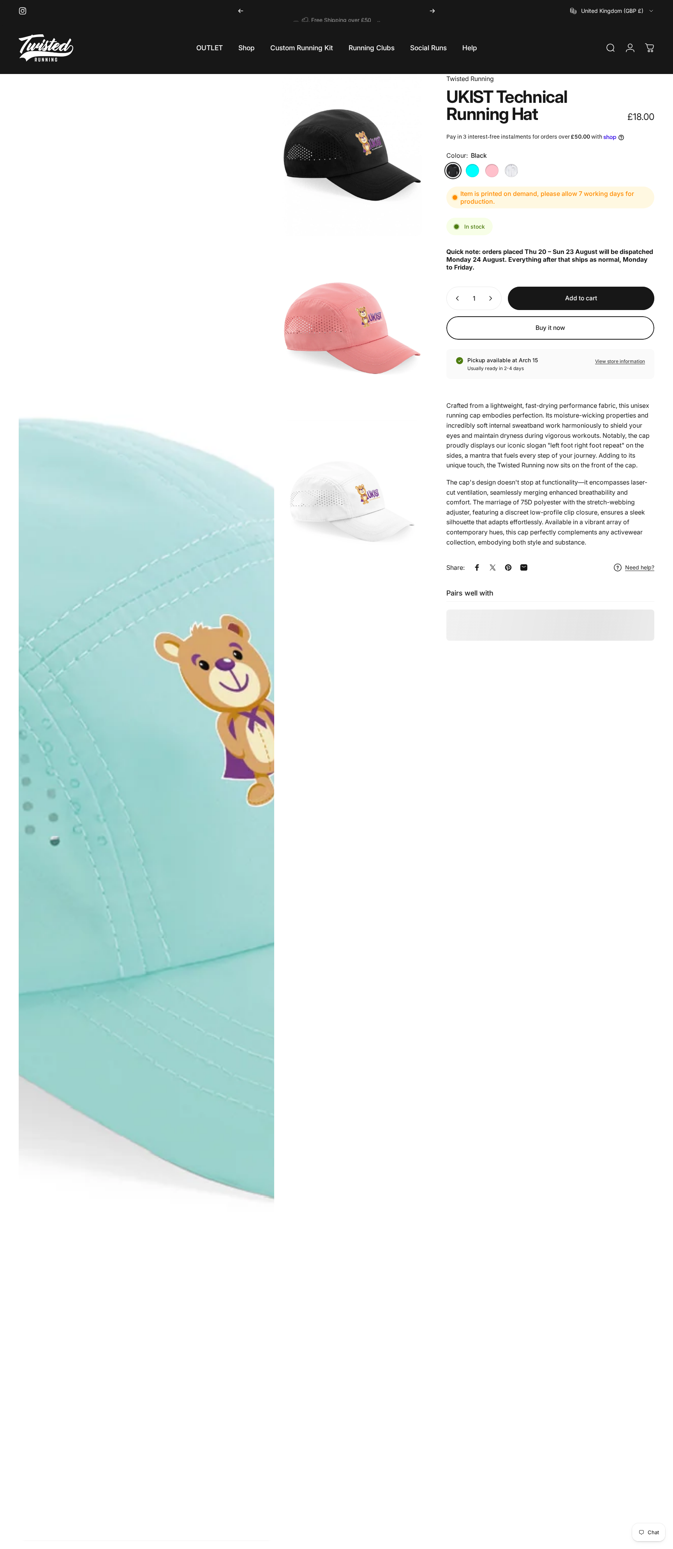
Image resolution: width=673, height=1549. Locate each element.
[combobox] (612, 11)
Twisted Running (470, 79)
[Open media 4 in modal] (352, 501)
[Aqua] (472, 170)
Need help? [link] (639, 567)
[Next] (432, 11)
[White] (511, 170)
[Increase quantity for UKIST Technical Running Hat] (492, 298)
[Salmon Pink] (492, 170)
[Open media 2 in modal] (352, 155)
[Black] (453, 170)
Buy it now (550, 327)
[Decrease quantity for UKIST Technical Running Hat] (456, 298)
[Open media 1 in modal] (146, 807)
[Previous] (240, 11)
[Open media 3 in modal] (352, 328)
